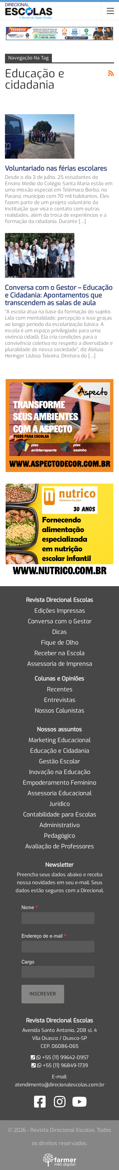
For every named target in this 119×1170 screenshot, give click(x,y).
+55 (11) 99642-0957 (65, 1057)
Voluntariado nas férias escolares (56, 168)
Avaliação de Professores (59, 846)
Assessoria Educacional (59, 793)
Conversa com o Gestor (60, 621)
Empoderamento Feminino (59, 783)
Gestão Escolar (59, 761)
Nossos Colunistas (59, 711)
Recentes (59, 689)
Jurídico (59, 804)
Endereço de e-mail (43, 935)
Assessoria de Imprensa (59, 664)
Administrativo (59, 825)
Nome (29, 907)
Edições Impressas (59, 611)
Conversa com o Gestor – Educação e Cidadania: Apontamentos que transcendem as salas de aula (59, 295)
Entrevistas (59, 700)
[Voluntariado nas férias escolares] (39, 136)
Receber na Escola (59, 653)
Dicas (59, 632)
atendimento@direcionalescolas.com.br (59, 1084)
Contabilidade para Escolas (59, 815)
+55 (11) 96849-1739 (64, 1065)
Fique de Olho (59, 643)
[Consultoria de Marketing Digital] (59, 1159)
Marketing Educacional (59, 740)
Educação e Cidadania (59, 751)
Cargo (27, 961)
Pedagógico (59, 836)
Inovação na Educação (59, 772)
